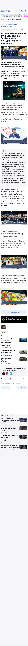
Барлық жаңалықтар (11, 24)
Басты (2, 24)
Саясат (3, 14)
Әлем (7, 14)
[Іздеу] (22, 11)
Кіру (26, 378)
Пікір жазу (23, 387)
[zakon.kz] (5, 11)
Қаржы (11, 14)
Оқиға (16, 14)
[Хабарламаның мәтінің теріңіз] (14, 383)
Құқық (20, 14)
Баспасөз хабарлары (6, 26)
